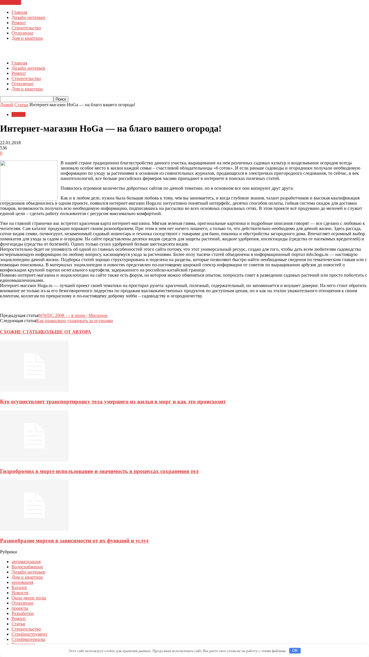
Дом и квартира (27, 38)
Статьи (18, 114)
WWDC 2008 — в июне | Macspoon (73, 315)
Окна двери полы (29, 597)
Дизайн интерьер (28, 17)
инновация (22, 582)
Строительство (26, 27)
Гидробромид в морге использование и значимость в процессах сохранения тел (99, 471)
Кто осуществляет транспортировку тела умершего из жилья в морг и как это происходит (113, 401)
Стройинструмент (29, 634)
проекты (20, 608)
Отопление (22, 33)
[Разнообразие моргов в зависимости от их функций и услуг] (34, 529)
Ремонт (19, 22)
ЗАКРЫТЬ (10, 2)
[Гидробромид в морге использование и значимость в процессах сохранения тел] (34, 459)
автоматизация (26, 561)
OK (295, 650)
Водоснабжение (27, 566)
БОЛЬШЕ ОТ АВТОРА (66, 331)
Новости (20, 592)
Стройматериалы (28, 639)
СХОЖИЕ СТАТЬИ (21, 331)
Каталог (19, 587)
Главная (19, 12)
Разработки (23, 613)
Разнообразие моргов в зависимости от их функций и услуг (74, 541)
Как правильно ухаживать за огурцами (74, 320)
